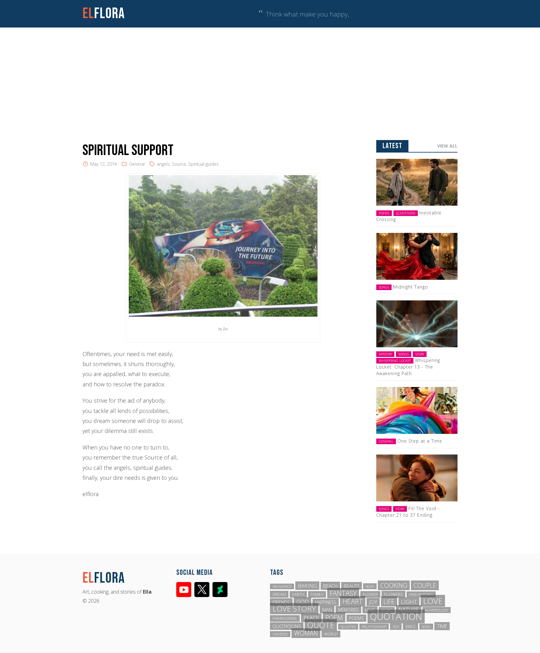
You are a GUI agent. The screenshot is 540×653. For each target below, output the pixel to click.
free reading (421, 594)
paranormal (284, 618)
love (432, 600)
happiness (325, 602)
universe (280, 634)
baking (307, 585)
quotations (286, 626)
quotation (396, 616)
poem (334, 617)
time (442, 626)
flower (370, 594)
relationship (374, 626)
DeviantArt (220, 589)
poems (356, 618)
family (317, 594)
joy (373, 602)
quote (320, 625)
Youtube (183, 589)
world (331, 634)
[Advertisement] (270, 74)
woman (306, 633)
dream (279, 594)
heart (352, 601)
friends (281, 602)
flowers (393, 594)
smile (410, 626)
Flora (103, 14)
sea (395, 626)
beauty (351, 586)
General (137, 164)
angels (163, 164)
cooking (393, 585)
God (302, 601)
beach (330, 585)
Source (179, 164)
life (389, 601)
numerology (436, 610)
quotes (348, 626)
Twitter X (201, 589)
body (370, 586)
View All (447, 146)
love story (294, 609)
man (327, 609)
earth (298, 594)
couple (424, 585)
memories (348, 610)
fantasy (343, 593)
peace (311, 617)
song (426, 626)
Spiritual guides (203, 164)
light (409, 601)
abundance (282, 586)
